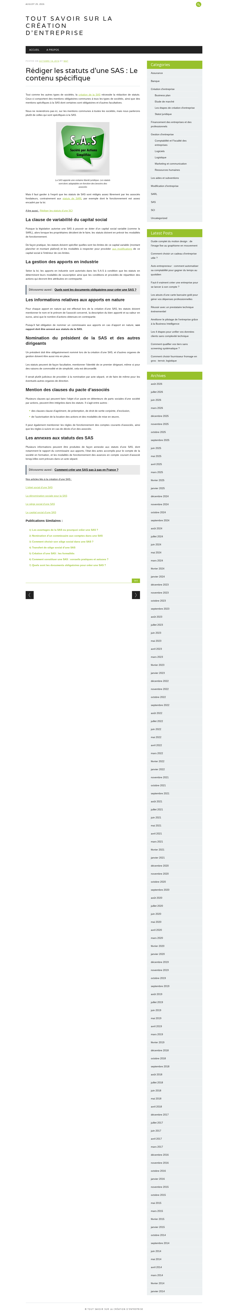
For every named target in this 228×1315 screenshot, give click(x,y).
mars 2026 (157, 408)
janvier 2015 (158, 1227)
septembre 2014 (160, 1243)
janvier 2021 (158, 857)
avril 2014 (156, 1267)
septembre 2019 (160, 986)
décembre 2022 (160, 681)
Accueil (34, 49)
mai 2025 (156, 456)
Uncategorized (159, 218)
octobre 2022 (158, 697)
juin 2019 (156, 1010)
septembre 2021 (160, 793)
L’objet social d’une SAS (39, 487)
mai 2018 (156, 1098)
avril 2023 (156, 648)
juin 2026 (156, 399)
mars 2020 (157, 938)
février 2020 (157, 946)
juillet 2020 (157, 905)
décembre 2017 (160, 1114)
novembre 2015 (160, 1186)
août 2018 (156, 1074)
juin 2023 (156, 632)
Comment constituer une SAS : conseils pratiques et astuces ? (70, 559)
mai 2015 (156, 1203)
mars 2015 (157, 1211)
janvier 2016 (158, 1178)
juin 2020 (156, 913)
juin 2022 (156, 729)
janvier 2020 (158, 954)
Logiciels (160, 151)
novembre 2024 (160, 504)
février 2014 (157, 1283)
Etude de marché (164, 101)
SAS (136, 580)
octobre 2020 (158, 881)
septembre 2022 (160, 705)
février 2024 (157, 568)
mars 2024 (157, 560)
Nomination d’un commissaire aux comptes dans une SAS (67, 535)
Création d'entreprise (163, 89)
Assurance (157, 73)
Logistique (160, 157)
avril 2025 (156, 464)
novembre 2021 (160, 777)
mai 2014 (156, 1259)
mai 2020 (156, 921)
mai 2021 (156, 825)
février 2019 (157, 1042)
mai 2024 (156, 552)
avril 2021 (156, 833)
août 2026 (156, 383)
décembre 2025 (160, 416)
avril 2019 (156, 1026)
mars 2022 (157, 753)
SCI (153, 210)
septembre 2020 (160, 889)
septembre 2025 (160, 440)
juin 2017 (156, 1130)
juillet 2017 (157, 1122)
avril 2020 (156, 929)
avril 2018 (156, 1106)
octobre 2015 (158, 1194)
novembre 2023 (160, 592)
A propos (52, 49)
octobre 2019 (158, 978)
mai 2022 (156, 737)
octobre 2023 (158, 600)
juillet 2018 (157, 1082)
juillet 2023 (157, 624)
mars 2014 (157, 1275)
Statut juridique (163, 114)
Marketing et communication (171, 163)
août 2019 (156, 994)
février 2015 (157, 1219)
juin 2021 (156, 817)
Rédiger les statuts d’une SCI (56, 210)
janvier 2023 (158, 673)
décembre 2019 (160, 962)
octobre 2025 (158, 432)
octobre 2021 (158, 785)
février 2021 (157, 849)
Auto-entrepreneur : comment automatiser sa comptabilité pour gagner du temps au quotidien (174, 270)
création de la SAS (89, 94)
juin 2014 (156, 1251)
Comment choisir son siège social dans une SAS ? (63, 541)
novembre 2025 (160, 424)
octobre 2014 (158, 1235)
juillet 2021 (157, 809)
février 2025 (157, 480)
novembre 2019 (160, 970)
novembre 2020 (160, 873)
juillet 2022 (157, 721)
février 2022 (157, 761)
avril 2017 (156, 1138)
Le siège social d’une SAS (40, 504)
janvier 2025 (158, 488)
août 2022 (156, 713)
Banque (155, 81)
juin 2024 (156, 544)
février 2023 (157, 664)
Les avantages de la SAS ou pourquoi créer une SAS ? (65, 529)
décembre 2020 (160, 865)
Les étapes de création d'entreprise (175, 107)
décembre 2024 (160, 496)
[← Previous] (30, 595)
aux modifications (122, 248)
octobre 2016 (158, 1170)
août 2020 (156, 897)
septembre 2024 (160, 520)
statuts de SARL (72, 198)
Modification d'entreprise (164, 186)
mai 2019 (156, 1018)
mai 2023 (156, 640)
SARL (154, 194)
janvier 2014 (158, 1291)
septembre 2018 (160, 1066)
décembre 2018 (160, 1050)
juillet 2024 (157, 536)
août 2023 (156, 616)
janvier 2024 (158, 576)
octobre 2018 (158, 1058)
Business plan (162, 95)
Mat (66, 61)
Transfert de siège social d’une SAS (53, 547)
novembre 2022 (160, 689)
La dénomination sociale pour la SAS (46, 495)
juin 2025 (156, 448)
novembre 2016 (160, 1162)
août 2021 (156, 801)
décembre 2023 (160, 584)
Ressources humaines (167, 169)
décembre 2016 (160, 1154)
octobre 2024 (158, 512)
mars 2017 (157, 1146)
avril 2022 (156, 745)
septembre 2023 (160, 608)
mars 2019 (157, 1034)
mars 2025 (157, 472)
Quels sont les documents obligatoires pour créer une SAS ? (69, 565)
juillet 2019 (157, 1002)
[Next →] (136, 595)
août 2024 (156, 528)
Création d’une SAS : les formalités (53, 553)
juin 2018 (156, 1090)
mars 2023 (157, 656)
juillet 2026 (157, 391)
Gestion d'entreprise (162, 134)
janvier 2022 (158, 769)
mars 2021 (157, 841)
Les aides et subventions (165, 177)
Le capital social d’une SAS (41, 512)
